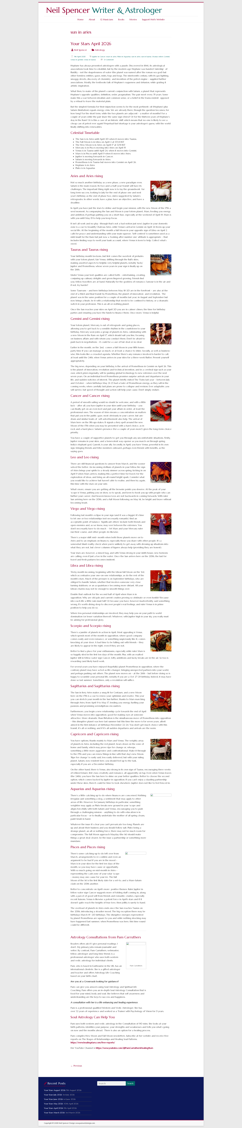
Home (80, 19)
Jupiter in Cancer (98, 56)
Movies (133, 19)
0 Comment (108, 60)
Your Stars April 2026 (91, 43)
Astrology (100, 50)
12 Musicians (106, 19)
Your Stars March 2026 (54, 1112)
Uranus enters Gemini (161, 56)
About (92, 19)
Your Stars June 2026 (53, 1099)
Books (121, 19)
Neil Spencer (80, 50)
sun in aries (136, 56)
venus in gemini (77, 60)
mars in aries (111, 56)
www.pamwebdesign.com (85, 1123)
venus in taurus (90, 60)
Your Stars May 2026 (53, 1103)
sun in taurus (146, 56)
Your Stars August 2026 (55, 1090)
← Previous (76, 1065)
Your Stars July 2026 (53, 1094)
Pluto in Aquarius (124, 56)
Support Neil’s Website (153, 19)
